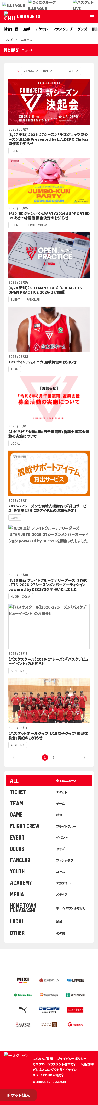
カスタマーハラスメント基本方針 (55, 1064)
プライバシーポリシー (72, 1058)
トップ (8, 40)
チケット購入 (18, 1095)
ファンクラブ (62, 29)
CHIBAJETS (29, 16)
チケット (41, 29)
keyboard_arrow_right (84, 757)
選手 (26, 29)
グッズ (82, 29)
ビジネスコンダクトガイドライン (55, 1069)
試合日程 (11, 29)
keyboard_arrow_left (18, 70)
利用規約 (87, 1064)
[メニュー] (92, 17)
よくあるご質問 (43, 1058)
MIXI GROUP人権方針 (49, 1075)
